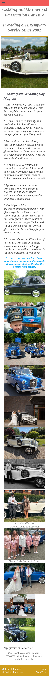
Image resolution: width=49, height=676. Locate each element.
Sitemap (17, 669)
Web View (41, 672)
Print (8, 669)
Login (44, 669)
